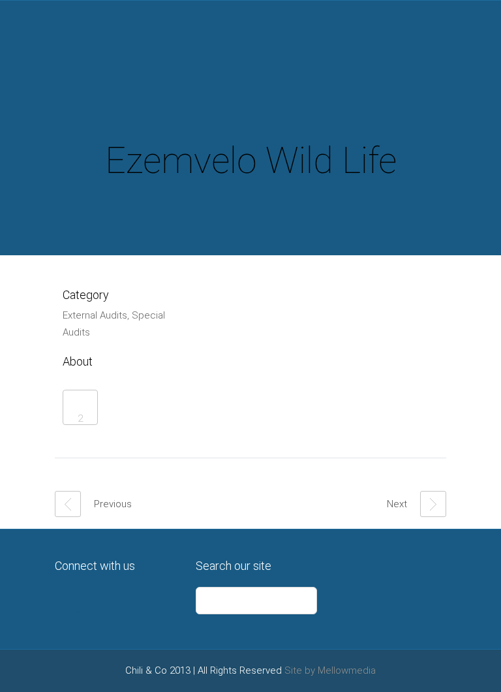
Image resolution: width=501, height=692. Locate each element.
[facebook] (98, 600)
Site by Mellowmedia (330, 670)
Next (397, 504)
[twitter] (68, 600)
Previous (113, 504)
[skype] (129, 600)
